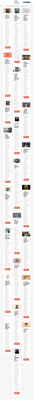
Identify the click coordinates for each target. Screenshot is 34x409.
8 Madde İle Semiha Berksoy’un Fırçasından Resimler (7, 327)
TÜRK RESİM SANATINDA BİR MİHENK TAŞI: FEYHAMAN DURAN (26, 194)
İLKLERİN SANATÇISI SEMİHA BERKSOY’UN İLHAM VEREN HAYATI (16, 77)
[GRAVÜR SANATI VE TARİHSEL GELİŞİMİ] (17, 260)
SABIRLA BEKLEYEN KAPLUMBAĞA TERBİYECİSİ (7, 136)
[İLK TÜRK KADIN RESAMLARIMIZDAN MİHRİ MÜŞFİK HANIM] (26, 277)
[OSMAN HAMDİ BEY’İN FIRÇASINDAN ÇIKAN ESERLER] (8, 230)
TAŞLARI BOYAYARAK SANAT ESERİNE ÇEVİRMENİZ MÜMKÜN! (7, 197)
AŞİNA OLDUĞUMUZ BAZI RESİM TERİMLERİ (16, 222)
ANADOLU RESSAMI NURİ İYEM (16, 167)
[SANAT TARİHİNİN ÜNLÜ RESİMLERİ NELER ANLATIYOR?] (17, 351)
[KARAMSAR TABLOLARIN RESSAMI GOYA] (8, 10)
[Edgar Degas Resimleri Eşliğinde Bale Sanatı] (17, 306)
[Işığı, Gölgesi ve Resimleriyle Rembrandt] (17, 119)
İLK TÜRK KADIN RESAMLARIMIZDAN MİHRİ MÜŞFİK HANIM (26, 284)
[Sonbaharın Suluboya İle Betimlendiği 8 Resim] (8, 276)
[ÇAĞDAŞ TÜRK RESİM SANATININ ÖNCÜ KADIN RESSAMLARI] (26, 10)
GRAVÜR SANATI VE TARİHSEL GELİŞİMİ (17, 267)
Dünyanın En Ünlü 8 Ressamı (25, 331)
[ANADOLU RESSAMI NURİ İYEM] (17, 160)
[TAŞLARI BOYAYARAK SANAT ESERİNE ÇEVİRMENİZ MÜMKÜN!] (8, 189)
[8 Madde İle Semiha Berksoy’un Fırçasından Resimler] (8, 319)
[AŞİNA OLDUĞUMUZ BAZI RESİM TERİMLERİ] (17, 215)
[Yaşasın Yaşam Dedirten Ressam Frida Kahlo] (26, 144)
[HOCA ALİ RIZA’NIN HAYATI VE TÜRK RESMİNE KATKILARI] (26, 57)
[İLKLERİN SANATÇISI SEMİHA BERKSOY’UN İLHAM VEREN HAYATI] (17, 69)
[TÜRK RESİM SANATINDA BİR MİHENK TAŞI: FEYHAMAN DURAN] (26, 187)
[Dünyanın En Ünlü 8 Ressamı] (26, 324)
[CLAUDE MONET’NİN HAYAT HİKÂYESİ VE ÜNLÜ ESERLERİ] (17, 10)
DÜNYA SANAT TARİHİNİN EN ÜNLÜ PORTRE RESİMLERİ (7, 109)
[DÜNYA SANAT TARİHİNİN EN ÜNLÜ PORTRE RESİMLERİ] (8, 103)
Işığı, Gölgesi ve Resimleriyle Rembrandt (16, 125)
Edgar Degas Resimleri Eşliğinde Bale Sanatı (16, 313)
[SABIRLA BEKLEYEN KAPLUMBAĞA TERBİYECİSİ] (8, 129)
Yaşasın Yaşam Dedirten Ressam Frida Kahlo (26, 151)
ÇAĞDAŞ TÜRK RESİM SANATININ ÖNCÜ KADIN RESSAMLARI (25, 18)
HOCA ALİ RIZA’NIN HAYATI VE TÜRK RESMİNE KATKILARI (26, 65)
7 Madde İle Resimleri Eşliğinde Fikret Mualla (26, 111)
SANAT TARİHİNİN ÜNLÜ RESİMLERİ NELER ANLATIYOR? (17, 359)
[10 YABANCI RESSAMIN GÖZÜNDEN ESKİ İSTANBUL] (26, 233)
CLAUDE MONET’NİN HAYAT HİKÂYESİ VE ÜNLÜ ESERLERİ (17, 18)
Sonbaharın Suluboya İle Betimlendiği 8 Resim (7, 283)
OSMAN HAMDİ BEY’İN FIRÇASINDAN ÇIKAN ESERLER (7, 237)
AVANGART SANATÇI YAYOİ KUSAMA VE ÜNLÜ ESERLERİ (7, 61)
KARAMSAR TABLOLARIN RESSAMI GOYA (7, 17)
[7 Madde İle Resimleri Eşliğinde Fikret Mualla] (26, 104)
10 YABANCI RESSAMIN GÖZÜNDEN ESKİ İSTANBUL (26, 240)
